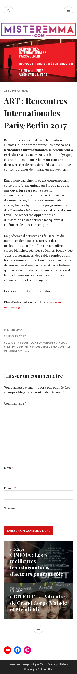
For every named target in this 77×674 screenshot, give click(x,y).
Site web (10, 508)
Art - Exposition (16, 91)
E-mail (10, 488)
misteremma (13, 329)
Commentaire (15, 403)
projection (40, 346)
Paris (25, 346)
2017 (9, 342)
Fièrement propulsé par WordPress (31, 664)
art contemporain (38, 342)
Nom (8, 467)
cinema (61, 342)
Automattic (45, 669)
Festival (12, 346)
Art (18, 342)
